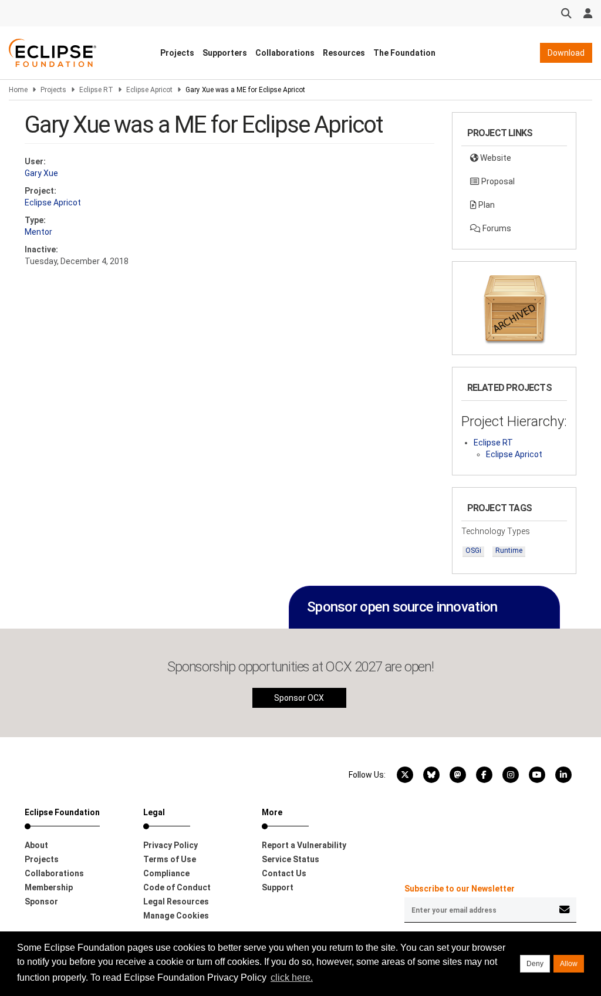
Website (494, 158)
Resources (344, 53)
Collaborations (285, 53)
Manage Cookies (176, 915)
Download (566, 53)
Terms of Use (169, 859)
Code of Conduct (177, 887)
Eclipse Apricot (149, 90)
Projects (177, 53)
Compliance (166, 873)
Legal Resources (176, 901)
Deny (534, 964)
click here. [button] (292, 978)
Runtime (508, 550)
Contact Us (284, 873)
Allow (569, 964)
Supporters (224, 53)
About (36, 845)
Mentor (38, 232)
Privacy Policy (170, 845)
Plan (486, 205)
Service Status (290, 859)
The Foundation (404, 53)
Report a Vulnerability (304, 845)
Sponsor (41, 901)
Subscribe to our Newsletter (459, 888)
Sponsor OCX (299, 698)
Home (18, 90)
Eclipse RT (96, 90)
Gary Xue (41, 173)
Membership (49, 887)
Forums (496, 228)
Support (277, 887)
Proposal (497, 181)
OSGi (473, 550)
